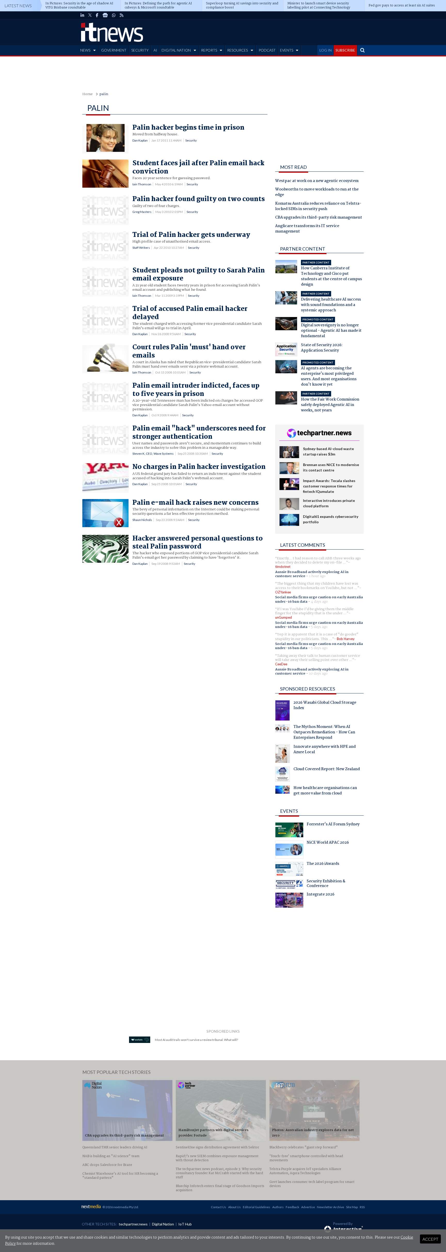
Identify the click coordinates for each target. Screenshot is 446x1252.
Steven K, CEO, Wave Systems (153, 453)
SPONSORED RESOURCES (307, 689)
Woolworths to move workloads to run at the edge (317, 192)
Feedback (292, 1207)
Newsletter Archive (330, 1207)
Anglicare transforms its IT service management (307, 229)
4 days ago (319, 601)
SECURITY (140, 50)
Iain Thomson (141, 184)
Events (289, 811)
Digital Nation (163, 1224)
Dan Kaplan (140, 140)
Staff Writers (141, 248)
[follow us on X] (90, 15)
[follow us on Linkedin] (82, 15)
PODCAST (267, 50)
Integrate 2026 (320, 895)
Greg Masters (142, 212)
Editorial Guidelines (256, 1207)
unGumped (283, 617)
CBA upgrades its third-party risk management (318, 218)
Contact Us (218, 1207)
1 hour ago (317, 576)
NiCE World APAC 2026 (328, 843)
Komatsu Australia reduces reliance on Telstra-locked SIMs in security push (318, 206)
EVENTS (286, 50)
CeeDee (281, 664)
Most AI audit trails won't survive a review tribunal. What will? (196, 1040)
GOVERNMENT (113, 50)
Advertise (308, 1207)
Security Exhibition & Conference (326, 884)
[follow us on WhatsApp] (114, 15)
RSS (362, 1207)
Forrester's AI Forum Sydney (333, 824)
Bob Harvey (346, 639)
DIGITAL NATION (176, 50)
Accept (430, 1239)
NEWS (85, 50)
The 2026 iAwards (323, 864)
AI (155, 50)
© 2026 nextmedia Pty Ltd (120, 1207)
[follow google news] (105, 15)
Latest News (18, 5)
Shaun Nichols (142, 520)
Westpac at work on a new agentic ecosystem (317, 181)
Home (87, 94)
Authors (278, 1207)
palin (103, 94)
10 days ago (318, 673)
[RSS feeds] (121, 15)
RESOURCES (237, 50)
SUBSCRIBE (345, 50)
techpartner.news (133, 1224)
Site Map (352, 1207)
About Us (234, 1207)
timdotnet (282, 567)
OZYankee (283, 592)
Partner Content (302, 249)
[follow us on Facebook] (97, 15)
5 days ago (319, 627)
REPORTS (209, 50)
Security (191, 140)
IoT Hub (185, 1224)
